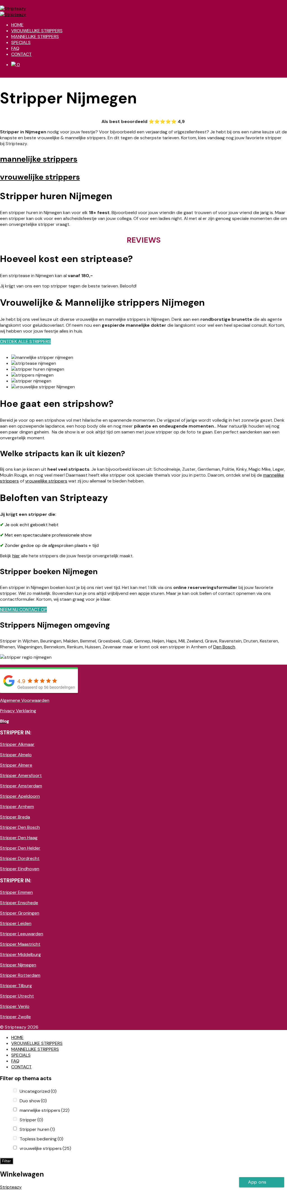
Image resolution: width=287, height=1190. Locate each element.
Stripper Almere (16, 765)
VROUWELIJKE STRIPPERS (37, 31)
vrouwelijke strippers (46, 481)
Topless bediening (41, 1139)
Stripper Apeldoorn (20, 796)
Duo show (33, 1101)
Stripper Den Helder (20, 848)
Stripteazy (11, 1187)
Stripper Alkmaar (17, 744)
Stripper (31, 1120)
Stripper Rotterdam (20, 975)
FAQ (15, 48)
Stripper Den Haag (19, 838)
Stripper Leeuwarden (21, 934)
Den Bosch (224, 647)
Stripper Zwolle (15, 1017)
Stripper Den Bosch (20, 827)
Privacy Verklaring (18, 711)
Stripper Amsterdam (21, 786)
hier (16, 556)
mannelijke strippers (45, 1110)
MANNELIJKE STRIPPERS (35, 37)
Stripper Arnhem (17, 806)
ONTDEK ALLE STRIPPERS (25, 341)
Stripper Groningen (19, 913)
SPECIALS (21, 42)
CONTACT (21, 54)
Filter (6, 1161)
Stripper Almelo (16, 755)
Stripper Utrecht (17, 996)
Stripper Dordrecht (20, 858)
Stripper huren (37, 1129)
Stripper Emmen (16, 892)
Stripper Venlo (14, 1006)
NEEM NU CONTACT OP (23, 610)
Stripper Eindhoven (19, 869)
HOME (17, 25)
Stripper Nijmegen (18, 965)
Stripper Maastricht (20, 944)
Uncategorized (38, 1091)
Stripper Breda (15, 817)
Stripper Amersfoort (21, 775)
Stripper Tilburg (16, 986)
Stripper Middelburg (20, 954)
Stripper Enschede (19, 903)
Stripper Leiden (15, 923)
